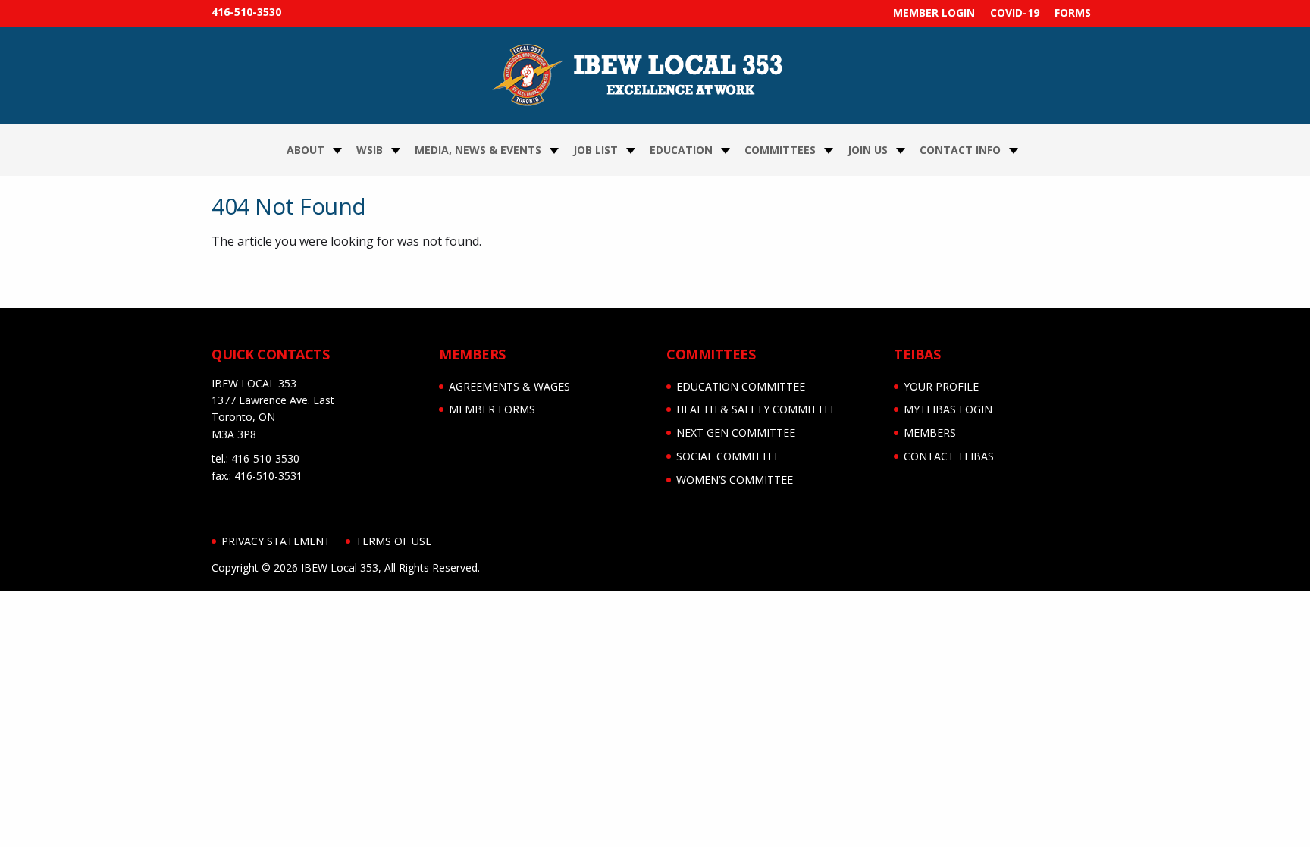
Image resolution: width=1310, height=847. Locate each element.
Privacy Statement (276, 541)
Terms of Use (393, 541)
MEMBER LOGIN (934, 12)
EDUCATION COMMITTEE (740, 386)
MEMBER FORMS (492, 409)
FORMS (1073, 12)
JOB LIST (595, 150)
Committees (780, 150)
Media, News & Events (478, 150)
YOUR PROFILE (941, 386)
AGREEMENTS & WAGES (509, 386)
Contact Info (960, 150)
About (305, 150)
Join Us (868, 150)
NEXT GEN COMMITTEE (735, 432)
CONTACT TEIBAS (949, 456)
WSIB (369, 150)
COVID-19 (1014, 12)
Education (681, 150)
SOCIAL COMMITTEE (728, 456)
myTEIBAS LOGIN (948, 409)
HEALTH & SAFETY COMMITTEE (756, 409)
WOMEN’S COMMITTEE (734, 479)
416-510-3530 (246, 12)
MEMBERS (930, 432)
